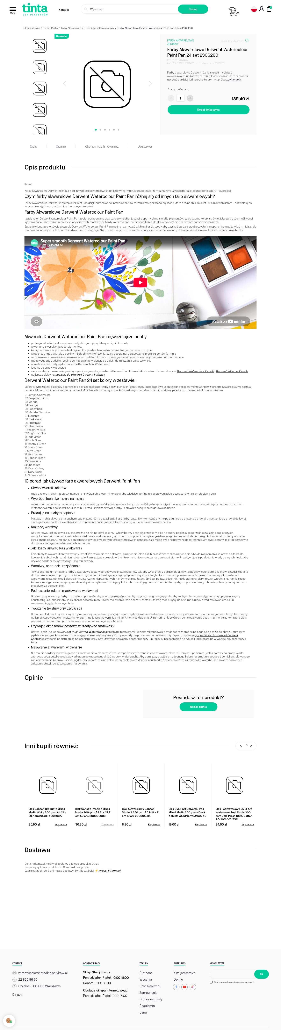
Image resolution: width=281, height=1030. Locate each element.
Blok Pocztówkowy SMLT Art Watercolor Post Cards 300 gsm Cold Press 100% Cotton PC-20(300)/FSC (234, 813)
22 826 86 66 (27, 979)
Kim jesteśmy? (184, 973)
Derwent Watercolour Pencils (195, 371)
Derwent (183, 59)
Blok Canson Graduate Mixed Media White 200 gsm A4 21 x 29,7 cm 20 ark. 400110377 (47, 812)
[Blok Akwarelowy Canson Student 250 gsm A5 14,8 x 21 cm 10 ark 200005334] (141, 785)
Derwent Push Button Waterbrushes (83, 632)
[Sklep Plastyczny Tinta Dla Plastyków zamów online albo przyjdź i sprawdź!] (35, 9)
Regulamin (147, 1006)
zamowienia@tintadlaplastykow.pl (42, 973)
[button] (96, 129)
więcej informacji (110, 870)
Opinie (178, 979)
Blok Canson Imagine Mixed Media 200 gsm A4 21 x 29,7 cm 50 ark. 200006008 (92, 812)
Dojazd (17, 995)
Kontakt (64, 10)
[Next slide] (150, 84)
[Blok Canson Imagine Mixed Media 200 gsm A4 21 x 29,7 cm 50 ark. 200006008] (94, 785)
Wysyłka (145, 979)
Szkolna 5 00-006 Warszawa (39, 986)
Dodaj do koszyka (208, 109)
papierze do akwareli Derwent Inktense (80, 374)
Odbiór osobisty (151, 999)
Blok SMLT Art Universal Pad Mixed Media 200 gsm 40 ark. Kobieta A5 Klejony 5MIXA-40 (187, 812)
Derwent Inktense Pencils (232, 371)
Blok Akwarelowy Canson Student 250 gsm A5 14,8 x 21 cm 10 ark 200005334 (140, 812)
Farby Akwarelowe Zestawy (180, 42)
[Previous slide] (65, 84)
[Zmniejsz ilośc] (171, 98)
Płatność (146, 973)
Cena (143, 1012)
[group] (39, 46)
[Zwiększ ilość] (190, 98)
